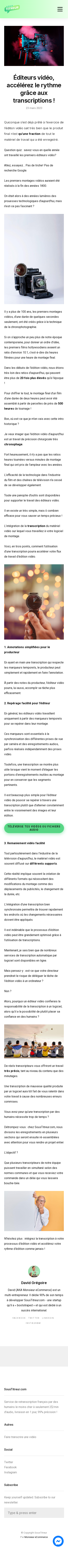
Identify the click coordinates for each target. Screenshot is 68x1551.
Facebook (19, 1318)
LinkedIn (48, 1318)
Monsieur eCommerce (36, 1537)
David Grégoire (34, 1283)
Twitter (34, 1318)
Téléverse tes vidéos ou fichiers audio (34, 828)
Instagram (33, 1323)
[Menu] (60, 9)
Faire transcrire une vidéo (20, 1437)
